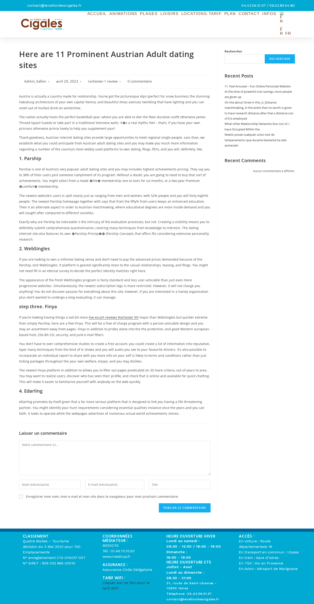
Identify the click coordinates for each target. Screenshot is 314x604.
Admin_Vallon (35, 81)
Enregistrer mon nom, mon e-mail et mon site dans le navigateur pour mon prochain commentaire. (102, 496)
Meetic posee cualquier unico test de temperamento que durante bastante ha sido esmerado (256, 139)
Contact (249, 14)
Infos (269, 14)
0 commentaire (140, 81)
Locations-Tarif (201, 14)
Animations (123, 14)
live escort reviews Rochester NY (114, 317)
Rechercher (233, 51)
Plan (230, 14)
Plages (149, 14)
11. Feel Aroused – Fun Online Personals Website (258, 86)
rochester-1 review (103, 81)
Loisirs (169, 14)
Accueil (97, 14)
